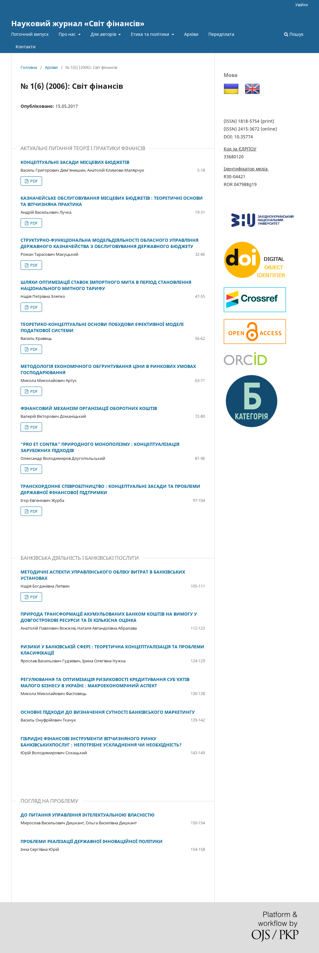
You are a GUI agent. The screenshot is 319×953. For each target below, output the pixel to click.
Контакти (26, 47)
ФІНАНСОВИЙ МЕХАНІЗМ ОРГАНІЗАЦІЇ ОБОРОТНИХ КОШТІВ (89, 408)
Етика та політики (150, 34)
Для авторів (104, 34)
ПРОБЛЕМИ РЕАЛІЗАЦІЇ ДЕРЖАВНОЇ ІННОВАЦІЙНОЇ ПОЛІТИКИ (92, 841)
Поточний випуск (30, 34)
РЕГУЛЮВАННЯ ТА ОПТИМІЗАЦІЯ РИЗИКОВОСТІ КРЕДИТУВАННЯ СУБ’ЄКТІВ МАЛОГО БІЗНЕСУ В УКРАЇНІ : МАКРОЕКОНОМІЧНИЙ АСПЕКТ (105, 682)
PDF (33, 181)
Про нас (68, 34)
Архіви (191, 34)
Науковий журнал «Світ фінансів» (78, 23)
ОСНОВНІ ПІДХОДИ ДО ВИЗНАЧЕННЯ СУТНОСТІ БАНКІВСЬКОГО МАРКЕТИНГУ (108, 712)
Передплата (221, 34)
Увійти (301, 4)
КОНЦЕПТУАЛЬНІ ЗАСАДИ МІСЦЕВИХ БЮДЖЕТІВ (75, 162)
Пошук (295, 34)
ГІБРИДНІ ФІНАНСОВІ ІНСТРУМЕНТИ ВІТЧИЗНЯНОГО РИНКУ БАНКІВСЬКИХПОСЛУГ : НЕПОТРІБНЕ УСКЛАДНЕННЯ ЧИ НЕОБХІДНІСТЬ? (101, 742)
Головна (29, 67)
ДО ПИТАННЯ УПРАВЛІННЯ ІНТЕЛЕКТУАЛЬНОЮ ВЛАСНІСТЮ (88, 815)
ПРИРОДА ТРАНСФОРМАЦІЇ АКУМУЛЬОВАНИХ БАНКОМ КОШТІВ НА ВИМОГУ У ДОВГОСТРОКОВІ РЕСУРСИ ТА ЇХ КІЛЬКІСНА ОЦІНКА (109, 617)
